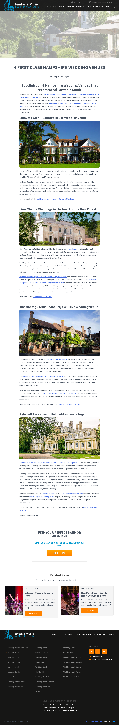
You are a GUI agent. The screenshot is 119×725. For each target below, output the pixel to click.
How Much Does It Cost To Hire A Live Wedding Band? (59, 705)
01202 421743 (79, 2)
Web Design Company (94, 721)
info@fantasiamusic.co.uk (102, 2)
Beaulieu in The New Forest (56, 359)
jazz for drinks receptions (73, 493)
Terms (77, 634)
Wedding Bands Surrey (72, 667)
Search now (59, 553)
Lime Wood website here (42, 296)
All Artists (52, 7)
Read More (34, 613)
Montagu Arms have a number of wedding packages (43, 376)
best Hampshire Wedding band (41, 496)
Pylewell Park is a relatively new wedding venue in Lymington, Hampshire (48, 463)
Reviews (70, 7)
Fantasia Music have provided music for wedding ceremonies (43, 277)
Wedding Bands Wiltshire (73, 677)
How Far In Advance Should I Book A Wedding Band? (59, 708)
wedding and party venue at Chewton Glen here (55, 199)
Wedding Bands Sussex (72, 672)
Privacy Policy (88, 634)
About (62, 7)
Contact (80, 7)
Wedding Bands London (44, 681)
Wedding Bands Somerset (73, 662)
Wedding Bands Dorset (16, 681)
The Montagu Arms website (70, 404)
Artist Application (95, 7)
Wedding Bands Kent (43, 677)
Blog (108, 7)
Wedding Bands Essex (16, 686)
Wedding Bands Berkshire (18, 647)
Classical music (48, 493)
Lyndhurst (73, 249)
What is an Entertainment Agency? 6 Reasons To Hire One (59, 710)
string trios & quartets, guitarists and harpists (59, 393)
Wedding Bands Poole (72, 657)
